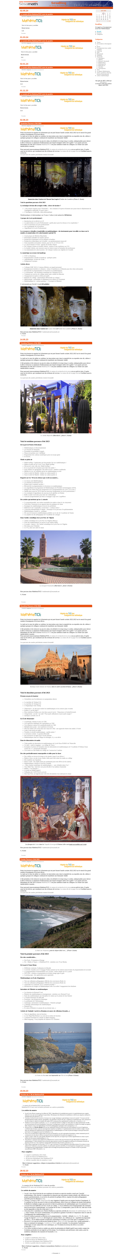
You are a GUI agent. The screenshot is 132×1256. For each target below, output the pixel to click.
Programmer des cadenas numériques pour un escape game (42, 455)
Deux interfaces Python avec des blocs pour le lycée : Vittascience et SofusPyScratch (50, 712)
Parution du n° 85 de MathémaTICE (32, 1094)
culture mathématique (103, 75)
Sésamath (99, 57)
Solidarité (99, 55)
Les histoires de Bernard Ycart (33, 482)
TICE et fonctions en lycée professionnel (36, 224)
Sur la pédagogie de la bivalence (34, 226)
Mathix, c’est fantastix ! (31, 768)
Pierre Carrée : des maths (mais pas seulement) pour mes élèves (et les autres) (47, 761)
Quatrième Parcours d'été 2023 (30, 123)
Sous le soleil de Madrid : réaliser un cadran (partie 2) (40, 475)
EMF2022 (47, 1144)
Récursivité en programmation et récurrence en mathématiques (43, 270)
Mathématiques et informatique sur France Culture (37, 215)
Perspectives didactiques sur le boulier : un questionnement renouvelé (45, 241)
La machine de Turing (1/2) (32, 702)
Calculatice (101, 58)
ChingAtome (44, 1200)
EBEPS (100, 59)
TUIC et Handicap (30, 256)
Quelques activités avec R (32, 715)
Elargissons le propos (30, 261)
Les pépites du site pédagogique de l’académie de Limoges (42, 514)
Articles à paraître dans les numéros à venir (39, 1160)
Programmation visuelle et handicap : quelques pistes (40, 257)
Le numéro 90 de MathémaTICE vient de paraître (36, 14)
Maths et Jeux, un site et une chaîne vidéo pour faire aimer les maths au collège (48, 758)
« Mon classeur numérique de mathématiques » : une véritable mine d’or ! (46, 765)
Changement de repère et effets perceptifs (36, 276)
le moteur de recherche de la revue (60, 149)
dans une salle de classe (36, 528)
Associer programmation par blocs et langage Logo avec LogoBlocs (45, 496)
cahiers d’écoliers (62, 1221)
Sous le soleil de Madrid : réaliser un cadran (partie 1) (40, 473)
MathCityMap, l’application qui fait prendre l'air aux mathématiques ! (45, 462)
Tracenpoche (102, 68)
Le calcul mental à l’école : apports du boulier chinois (40, 244)
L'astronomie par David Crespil (30, 284)
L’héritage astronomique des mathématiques (37, 1004)
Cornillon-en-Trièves (50, 1223)
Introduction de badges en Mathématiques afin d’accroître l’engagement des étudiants (50, 986)
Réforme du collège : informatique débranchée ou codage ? (42, 277)
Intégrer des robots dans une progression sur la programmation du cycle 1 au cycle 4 (49, 489)
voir (41, 1116)
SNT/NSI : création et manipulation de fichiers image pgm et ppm (44, 973)
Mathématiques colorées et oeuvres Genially (37, 763)
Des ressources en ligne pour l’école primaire (38, 735)
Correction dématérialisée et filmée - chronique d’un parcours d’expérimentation (48, 509)
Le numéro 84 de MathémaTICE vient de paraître (38, 1185)
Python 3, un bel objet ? (31, 710)
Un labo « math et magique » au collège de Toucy (39, 745)
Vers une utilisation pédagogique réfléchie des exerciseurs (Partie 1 (44, 981)
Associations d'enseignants (38, 16)
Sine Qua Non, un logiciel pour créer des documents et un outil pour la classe (47, 774)
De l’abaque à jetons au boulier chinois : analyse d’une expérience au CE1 (46, 246)
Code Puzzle (39, 1218)
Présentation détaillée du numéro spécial (36, 237)
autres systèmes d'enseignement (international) (104, 73)
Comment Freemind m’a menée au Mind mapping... (40, 1017)
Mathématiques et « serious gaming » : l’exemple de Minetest (42, 281)
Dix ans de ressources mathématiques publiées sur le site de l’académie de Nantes (49, 513)
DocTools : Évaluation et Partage (34, 960)
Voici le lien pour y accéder (30, 25)
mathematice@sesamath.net (70, 1163)
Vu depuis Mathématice (103, 71)
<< (97, 21)
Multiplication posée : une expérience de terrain (38, 727)
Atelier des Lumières (66, 199)
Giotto (37, 844)
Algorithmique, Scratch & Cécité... (34, 259)
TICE (98, 70)
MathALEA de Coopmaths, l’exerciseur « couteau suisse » (42, 508)
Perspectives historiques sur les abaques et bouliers (39, 239)
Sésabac (100, 67)
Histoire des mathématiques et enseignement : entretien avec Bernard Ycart (47, 994)
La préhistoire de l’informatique (33, 1001)
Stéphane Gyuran (29, 1122)
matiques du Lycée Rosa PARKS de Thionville (61, 743)
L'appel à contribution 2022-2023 (35, 1238)
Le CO (26, 528)
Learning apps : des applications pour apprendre (38, 975)
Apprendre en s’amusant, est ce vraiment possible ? (39, 984)
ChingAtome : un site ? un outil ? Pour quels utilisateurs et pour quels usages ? (48, 714)
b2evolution (103, 82)
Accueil (99, 31)
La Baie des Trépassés (42, 950)
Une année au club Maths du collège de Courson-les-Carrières (43, 750)
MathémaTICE (46, 144)
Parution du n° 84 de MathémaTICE (32, 1174)
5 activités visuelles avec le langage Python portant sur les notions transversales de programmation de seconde (57, 970)
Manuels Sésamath (103, 61)
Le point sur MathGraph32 (32, 770)
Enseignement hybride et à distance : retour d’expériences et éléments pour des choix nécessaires (53, 269)
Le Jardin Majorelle (47, 435)
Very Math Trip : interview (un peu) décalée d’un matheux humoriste (45, 767)
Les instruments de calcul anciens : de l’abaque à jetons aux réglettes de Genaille (48, 250)
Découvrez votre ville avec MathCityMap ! (37, 466)
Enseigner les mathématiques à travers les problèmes (40, 506)
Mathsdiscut (101, 65)
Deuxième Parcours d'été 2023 (30, 606)
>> (109, 21)
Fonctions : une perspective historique (35, 999)
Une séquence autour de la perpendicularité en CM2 (40, 725)
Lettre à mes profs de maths (32, 730)
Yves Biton (27, 1228)
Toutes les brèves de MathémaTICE (36, 1156)
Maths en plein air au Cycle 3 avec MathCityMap (39, 464)
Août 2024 (103, 10)
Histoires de (28, 1006)
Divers (98, 46)
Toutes (98, 42)
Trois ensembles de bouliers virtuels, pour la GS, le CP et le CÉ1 (43, 243)
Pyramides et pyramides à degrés (34, 451)
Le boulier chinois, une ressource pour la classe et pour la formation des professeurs (49, 248)
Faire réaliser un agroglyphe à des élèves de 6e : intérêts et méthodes (45, 469)
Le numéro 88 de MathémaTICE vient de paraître (36, 67)
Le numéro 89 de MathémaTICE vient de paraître (36, 41)
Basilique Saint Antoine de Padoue (40, 687)
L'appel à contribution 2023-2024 (36, 1155)
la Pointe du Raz (40, 1075)
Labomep (99, 51)
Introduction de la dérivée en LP (34, 221)
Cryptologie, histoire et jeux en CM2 (35, 721)
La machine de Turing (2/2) (32, 704)
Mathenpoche (102, 64)
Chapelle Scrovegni (50, 844)
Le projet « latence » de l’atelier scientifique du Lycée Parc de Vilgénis (45, 524)
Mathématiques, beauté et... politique (35, 511)
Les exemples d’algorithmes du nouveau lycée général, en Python (44, 493)
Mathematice (102, 62)
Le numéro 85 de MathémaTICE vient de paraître (36, 1105)
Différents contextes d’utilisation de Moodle (37, 968)
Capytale (47, 1122)
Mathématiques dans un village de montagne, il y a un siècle (42, 737)
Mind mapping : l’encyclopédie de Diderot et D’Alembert (41, 1019)
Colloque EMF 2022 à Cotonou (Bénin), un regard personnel (43, 267)
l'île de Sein (64, 1075)
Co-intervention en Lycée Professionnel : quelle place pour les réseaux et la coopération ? (51, 223)
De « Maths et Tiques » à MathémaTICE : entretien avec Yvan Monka (45, 962)
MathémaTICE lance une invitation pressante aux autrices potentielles (43, 1107)
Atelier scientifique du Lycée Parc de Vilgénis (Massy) (40, 521)
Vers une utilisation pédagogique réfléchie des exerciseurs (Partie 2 (44, 983)
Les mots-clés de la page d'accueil (70, 151)
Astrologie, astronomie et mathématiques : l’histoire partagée (42, 1003)
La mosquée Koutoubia (47, 586)
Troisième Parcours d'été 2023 (30, 343)
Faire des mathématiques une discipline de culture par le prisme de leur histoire (48, 996)
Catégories (100, 34)
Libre (98, 52)
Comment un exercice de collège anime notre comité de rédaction (44, 274)
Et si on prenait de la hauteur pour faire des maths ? (39, 468)
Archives (99, 33)
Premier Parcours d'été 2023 (30, 859)
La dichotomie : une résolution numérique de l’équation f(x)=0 (43, 272)
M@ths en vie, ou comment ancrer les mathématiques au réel (42, 471)
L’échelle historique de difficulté (34, 997)
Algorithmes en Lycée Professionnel (35, 228)
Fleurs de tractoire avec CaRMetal (34, 453)
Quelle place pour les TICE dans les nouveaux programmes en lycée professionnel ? (49, 491)
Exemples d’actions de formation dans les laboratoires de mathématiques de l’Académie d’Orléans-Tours (56, 747)
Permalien (23, 33)
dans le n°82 (77, 1216)
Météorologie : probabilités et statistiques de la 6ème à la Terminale (44, 279)
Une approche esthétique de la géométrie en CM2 (39, 723)
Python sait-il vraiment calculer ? (34, 484)
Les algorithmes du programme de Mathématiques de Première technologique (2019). (50, 488)
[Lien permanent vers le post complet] (20, 16)
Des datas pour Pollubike (32, 526)
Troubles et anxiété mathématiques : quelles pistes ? (39, 732)
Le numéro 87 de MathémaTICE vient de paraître (36, 94)
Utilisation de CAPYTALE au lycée (35, 772)
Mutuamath (100, 54)
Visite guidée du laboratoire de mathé (35, 743)
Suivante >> (56, 1253)
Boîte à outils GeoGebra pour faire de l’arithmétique (40, 495)
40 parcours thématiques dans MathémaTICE (39, 1158)
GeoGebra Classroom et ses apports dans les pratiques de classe (43, 504)
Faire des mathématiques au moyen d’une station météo (41, 522)
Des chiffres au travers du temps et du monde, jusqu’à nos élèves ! (44, 756)
